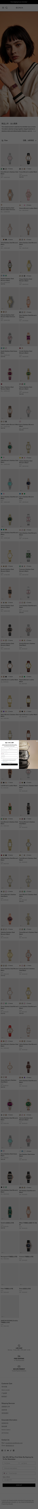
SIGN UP (9, 764)
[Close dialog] (37, 741)
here (2, 762)
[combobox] (2, 754)
